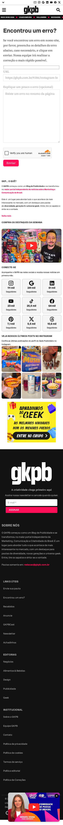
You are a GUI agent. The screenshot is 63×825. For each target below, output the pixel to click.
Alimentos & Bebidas (14, 670)
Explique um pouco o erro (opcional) (28, 87)
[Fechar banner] (56, 796)
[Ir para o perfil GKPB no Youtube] (51, 2)
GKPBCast (9, 624)
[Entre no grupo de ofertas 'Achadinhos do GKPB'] (31, 422)
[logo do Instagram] (7, 813)
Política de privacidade (15, 744)
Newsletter (9, 633)
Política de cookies (13, 752)
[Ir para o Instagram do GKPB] (39, 2)
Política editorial (11, 770)
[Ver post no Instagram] (11, 359)
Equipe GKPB (10, 726)
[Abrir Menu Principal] (4, 9)
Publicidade (9, 688)
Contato (7, 734)
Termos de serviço (12, 762)
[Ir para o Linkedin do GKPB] (47, 2)
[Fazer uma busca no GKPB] (58, 9)
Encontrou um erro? (14, 597)
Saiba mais (6, 216)
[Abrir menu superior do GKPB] (3, 2)
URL (6, 72)
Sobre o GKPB (10, 716)
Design (7, 679)
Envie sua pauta (12, 588)
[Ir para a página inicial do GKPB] (31, 10)
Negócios (8, 661)
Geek (6, 697)
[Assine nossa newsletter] (35, 2)
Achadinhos (9, 642)
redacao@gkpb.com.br (36, 564)
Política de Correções (14, 780)
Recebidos (8, 606)
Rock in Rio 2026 (7, 17)
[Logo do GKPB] (31, 474)
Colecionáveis (25, 17)
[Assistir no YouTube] (31, 246)
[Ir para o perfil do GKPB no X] (59, 2)
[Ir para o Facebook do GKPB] (55, 2)
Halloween (41, 17)
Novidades (55, 17)
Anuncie (7, 615)
